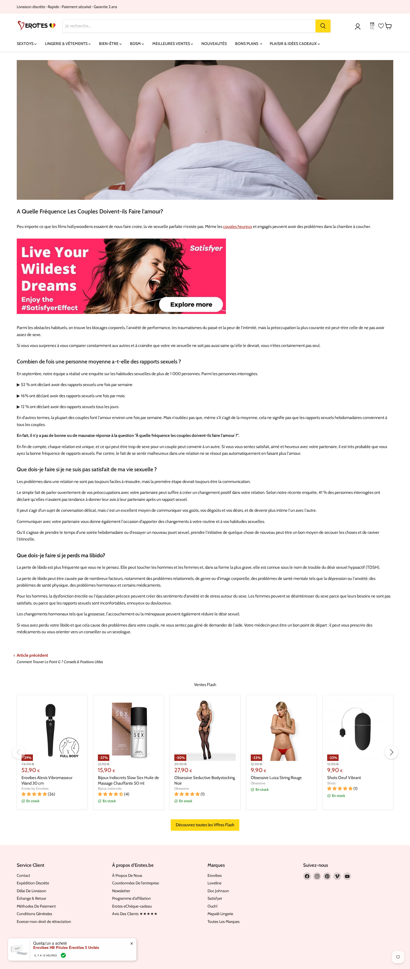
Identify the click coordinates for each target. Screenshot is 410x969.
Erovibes (215, 875)
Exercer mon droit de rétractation (44, 921)
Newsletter (121, 890)
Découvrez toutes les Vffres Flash (205, 824)
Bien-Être (109, 43)
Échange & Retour (31, 898)
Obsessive (181, 788)
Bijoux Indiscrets (110, 788)
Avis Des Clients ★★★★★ (135, 913)
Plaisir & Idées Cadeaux (294, 43)
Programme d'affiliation (131, 898)
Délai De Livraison (31, 890)
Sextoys (25, 43)
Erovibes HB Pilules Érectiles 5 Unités (66, 947)
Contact (23, 875)
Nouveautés (214, 43)
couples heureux (237, 226)
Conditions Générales (34, 913)
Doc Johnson (218, 890)
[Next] (391, 752)
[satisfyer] (121, 316)
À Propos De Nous (127, 875)
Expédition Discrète (33, 882)
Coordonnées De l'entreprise (135, 882)
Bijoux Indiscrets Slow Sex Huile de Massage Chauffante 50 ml (128, 780)
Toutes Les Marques (224, 921)
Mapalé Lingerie (220, 913)
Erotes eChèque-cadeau (132, 906)
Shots (331, 783)
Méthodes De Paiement (36, 906)
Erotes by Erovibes (35, 788)
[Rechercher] (323, 26)
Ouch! (212, 906)
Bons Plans (247, 43)
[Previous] (18, 752)
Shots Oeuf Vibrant (344, 777)
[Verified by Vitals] (63, 955)
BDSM (136, 43)
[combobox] (189, 26)
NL (372, 28)
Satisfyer (215, 898)
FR (372, 24)
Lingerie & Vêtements (66, 43)
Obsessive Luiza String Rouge (276, 777)
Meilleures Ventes (171, 43)
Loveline (214, 882)
